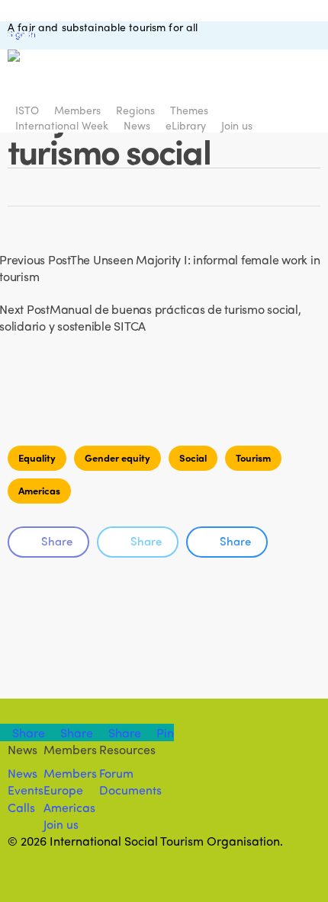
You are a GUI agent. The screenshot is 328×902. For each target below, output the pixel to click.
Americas (39, 490)
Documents (130, 790)
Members (70, 773)
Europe (63, 790)
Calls (21, 807)
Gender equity (117, 457)
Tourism (253, 457)
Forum (116, 773)
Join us (61, 824)
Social (193, 457)
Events (25, 790)
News (22, 773)
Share (56, 541)
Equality (37, 457)
